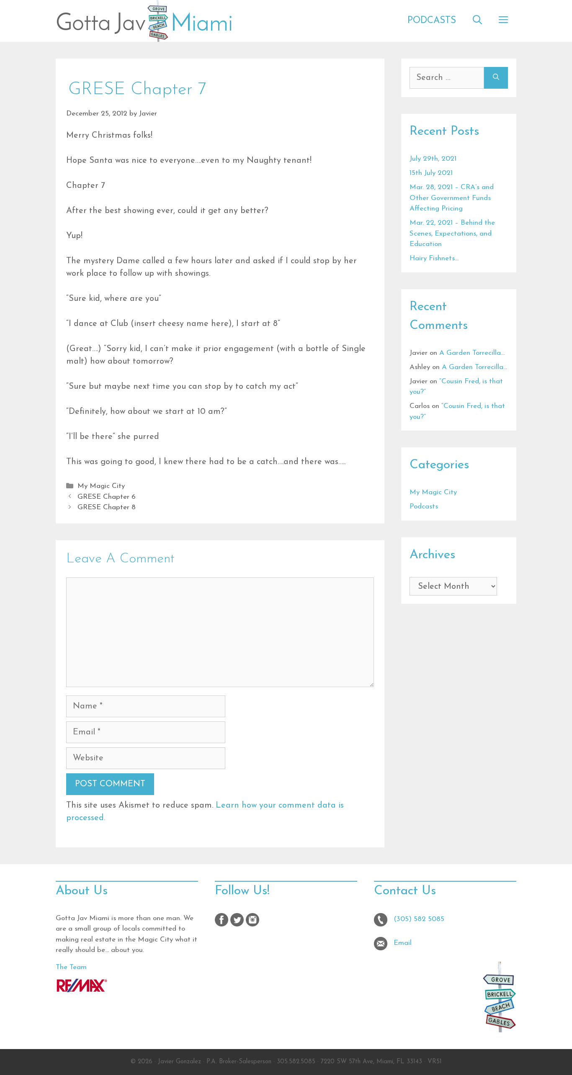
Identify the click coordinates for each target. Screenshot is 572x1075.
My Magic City (101, 486)
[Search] (496, 78)
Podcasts (431, 21)
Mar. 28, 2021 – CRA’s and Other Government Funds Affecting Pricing (452, 198)
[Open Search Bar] (477, 20)
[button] (503, 20)
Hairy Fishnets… (434, 258)
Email (403, 943)
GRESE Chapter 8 (106, 507)
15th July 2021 (431, 173)
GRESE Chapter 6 (106, 496)
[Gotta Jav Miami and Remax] (82, 990)
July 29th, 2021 (433, 158)
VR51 (435, 1062)
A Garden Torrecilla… (472, 353)
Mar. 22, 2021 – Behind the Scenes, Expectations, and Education (452, 233)
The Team (71, 967)
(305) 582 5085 (419, 919)
